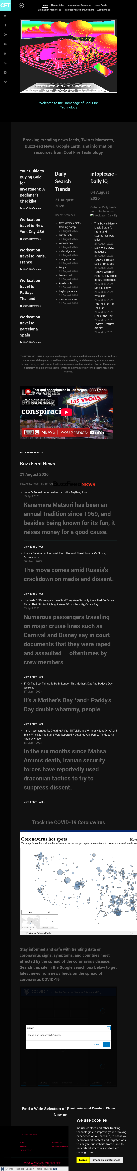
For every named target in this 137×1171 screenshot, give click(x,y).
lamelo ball (65, 275)
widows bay (66, 243)
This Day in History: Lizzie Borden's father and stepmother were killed (105, 231)
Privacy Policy (26, 1150)
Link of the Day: (103, 316)
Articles (23, 1146)
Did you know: (102, 287)
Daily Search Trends (63, 181)
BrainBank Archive (60, 1146)
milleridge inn (67, 251)
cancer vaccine (68, 299)
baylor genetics (68, 291)
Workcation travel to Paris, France (33, 256)
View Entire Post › (34, 546)
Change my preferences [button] (106, 1159)
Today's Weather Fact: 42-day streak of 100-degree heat (105, 275)
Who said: (100, 295)
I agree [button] (83, 1159)
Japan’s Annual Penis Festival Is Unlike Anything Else (55, 492)
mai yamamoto (68, 259)
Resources (57, 1143)
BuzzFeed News (37, 464)
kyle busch (65, 283)
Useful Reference (32, 208)
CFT (5, 5)
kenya (62, 267)
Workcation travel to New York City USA (32, 225)
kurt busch (65, 235)
